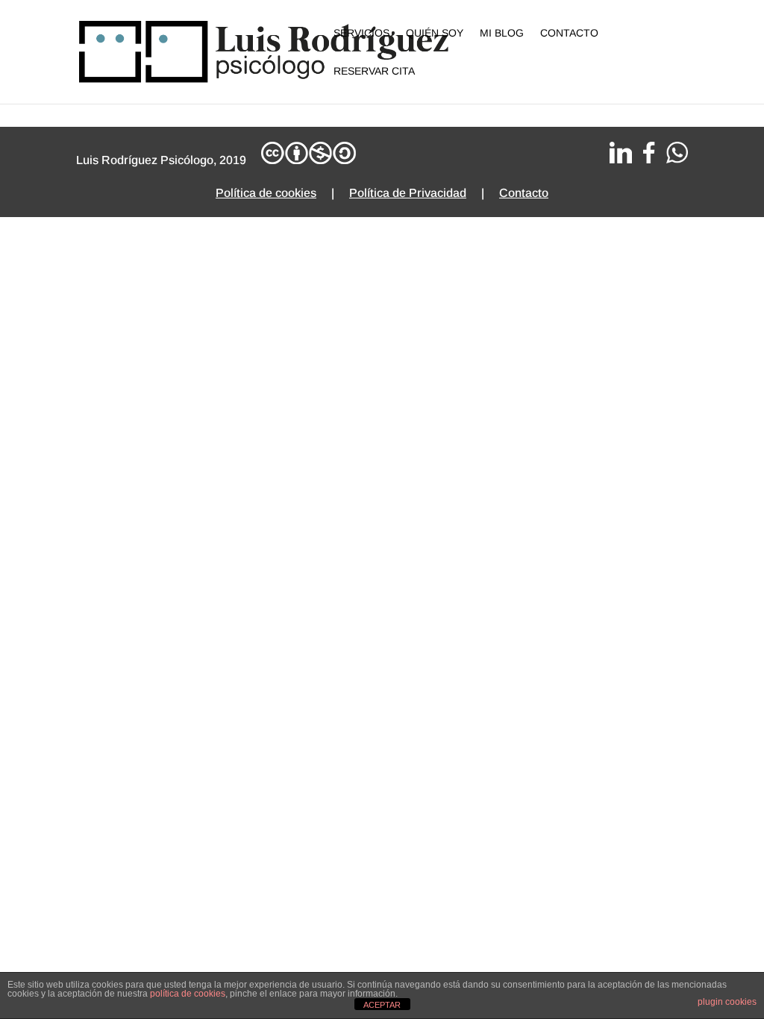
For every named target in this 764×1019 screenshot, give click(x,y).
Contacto (569, 33)
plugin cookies (727, 1002)
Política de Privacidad (407, 192)
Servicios (361, 33)
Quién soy (434, 33)
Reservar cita (374, 71)
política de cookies (187, 993)
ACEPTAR (382, 1004)
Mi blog (502, 33)
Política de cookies (266, 192)
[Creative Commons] (308, 160)
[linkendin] (621, 159)
